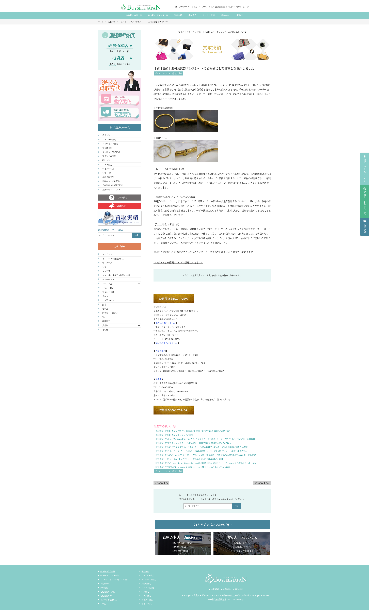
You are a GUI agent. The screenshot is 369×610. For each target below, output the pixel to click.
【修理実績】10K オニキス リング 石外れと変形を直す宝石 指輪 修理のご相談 (188, 459)
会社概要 (239, 15)
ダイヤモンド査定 (110, 144)
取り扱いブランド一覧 (158, 15)
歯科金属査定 (108, 177)
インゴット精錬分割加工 (113, 259)
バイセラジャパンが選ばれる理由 (114, 579)
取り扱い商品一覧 (134, 15)
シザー (105, 267)
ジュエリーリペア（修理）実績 (168, 73)
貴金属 (105, 325)
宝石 (104, 317)
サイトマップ (147, 604)
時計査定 (106, 160)
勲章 (104, 305)
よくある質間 (208, 15)
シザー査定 (107, 173)
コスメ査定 (107, 165)
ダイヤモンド (108, 279)
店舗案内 (192, 15)
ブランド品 (107, 284)
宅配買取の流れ (106, 596)
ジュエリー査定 (109, 139)
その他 (105, 330)
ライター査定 (108, 169)
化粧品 (105, 309)
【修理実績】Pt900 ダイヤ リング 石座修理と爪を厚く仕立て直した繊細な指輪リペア (192, 431)
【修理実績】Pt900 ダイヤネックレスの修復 (173, 435)
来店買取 (104, 588)
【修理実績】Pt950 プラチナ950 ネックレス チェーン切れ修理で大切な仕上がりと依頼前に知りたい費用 (201, 447)
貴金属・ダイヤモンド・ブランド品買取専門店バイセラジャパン (222, 595)
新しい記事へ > (262, 483)
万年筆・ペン (108, 300)
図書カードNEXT (109, 313)
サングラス (107, 263)
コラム (103, 604)
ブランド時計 (108, 288)
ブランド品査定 (109, 156)
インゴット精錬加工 (108, 600)
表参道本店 (160, 351)
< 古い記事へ (161, 483)
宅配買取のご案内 (107, 592)
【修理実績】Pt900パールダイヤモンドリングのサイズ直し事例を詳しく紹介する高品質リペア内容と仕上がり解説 (205, 455)
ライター (106, 296)
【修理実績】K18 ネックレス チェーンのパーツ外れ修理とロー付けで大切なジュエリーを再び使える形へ (200, 451)
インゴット (107, 254)
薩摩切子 (106, 321)
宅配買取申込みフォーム (166, 343)
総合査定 (106, 135)
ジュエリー (107, 271)
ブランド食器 (108, 292)
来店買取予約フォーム (165, 323)
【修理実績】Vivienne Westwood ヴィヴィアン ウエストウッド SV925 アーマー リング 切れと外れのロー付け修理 (204, 439)
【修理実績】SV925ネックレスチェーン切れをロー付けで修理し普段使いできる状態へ (192, 443)
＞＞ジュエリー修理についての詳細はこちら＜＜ (178, 262)
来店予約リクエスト (111, 190)
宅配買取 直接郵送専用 (112, 185)
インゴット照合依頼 (111, 152)
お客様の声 (105, 583)
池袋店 (158, 379)
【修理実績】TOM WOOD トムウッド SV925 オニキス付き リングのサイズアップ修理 (192, 467)
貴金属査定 (107, 148)
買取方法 (225, 15)
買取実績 (178, 15)
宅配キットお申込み (111, 181)
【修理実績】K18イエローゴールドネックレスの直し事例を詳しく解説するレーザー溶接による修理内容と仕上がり (205, 463)
